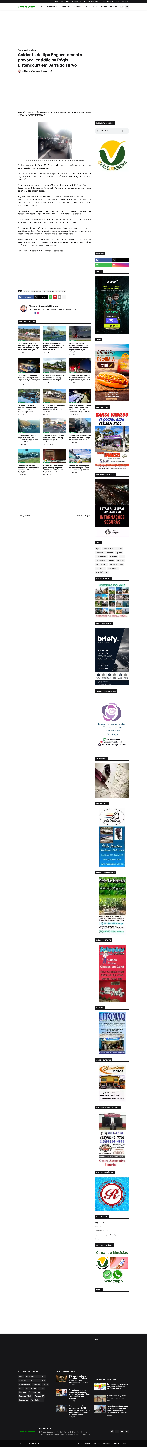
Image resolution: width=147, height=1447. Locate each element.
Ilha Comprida (101, 556)
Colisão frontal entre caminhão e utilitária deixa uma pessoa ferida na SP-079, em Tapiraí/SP (28, 409)
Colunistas (125, 1)
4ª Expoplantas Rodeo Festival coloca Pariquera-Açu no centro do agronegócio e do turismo (79, 1379)
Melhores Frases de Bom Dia (105, 1235)
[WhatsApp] (50, 297)
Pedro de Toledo (116, 564)
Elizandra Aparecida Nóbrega (43, 306)
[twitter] (120, 260)
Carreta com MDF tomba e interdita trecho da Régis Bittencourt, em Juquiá (53, 378)
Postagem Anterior (26, 516)
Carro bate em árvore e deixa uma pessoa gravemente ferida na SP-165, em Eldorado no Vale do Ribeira (80, 409)
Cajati (120, 549)
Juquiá (111, 560)
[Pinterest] (55, 297)
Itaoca (45, 1384)
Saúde (87, 7)
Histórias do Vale (107, 1)
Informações (53, 7)
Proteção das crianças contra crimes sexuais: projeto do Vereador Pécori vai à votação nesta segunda (79, 1394)
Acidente (32, 50)
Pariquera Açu (34, 1392)
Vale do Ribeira (100, 7)
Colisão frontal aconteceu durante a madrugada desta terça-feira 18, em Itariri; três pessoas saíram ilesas (29, 379)
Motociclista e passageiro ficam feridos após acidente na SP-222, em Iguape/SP (79, 468)
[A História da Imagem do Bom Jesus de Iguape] (100, 1398)
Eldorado (109, 553)
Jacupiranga (101, 560)
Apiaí (98, 549)
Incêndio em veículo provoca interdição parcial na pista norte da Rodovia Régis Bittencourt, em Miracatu (79, 347)
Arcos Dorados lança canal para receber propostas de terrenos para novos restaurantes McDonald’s (117, 1409)
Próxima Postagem (83, 516)
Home (56, 1)
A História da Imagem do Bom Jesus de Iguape (116, 1397)
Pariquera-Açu (101, 564)
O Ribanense (99, 1239)
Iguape (119, 553)
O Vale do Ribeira (33, 1443)
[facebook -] (35, 313)
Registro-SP (100, 568)
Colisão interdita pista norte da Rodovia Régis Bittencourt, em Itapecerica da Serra (54, 409)
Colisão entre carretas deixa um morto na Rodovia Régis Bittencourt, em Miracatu (80, 438)
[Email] (59, 297)
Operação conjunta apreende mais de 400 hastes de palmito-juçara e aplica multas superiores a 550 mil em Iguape (79, 1410)
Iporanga (113, 556)
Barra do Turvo (36, 291)
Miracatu (120, 560)
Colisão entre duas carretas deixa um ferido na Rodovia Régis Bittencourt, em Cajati (79, 378)
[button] (122, 7)
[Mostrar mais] (64, 297)
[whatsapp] (103, 265)
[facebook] (103, 260)
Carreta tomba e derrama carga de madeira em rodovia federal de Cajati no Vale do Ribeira (28, 439)
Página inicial (23, 50)
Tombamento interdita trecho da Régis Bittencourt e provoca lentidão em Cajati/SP (28, 469)
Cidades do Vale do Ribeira (91, 1)
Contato (117, 1)
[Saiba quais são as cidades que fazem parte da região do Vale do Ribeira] (100, 1386)
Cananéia (99, 553)
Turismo (66, 7)
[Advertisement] (73, 30)
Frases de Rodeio (101, 1231)
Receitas (98, 1227)
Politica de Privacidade (73, 1)
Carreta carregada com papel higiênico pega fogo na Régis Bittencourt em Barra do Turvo (53, 346)
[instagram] (38, 313)
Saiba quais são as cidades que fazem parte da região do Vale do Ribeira (117, 1386)
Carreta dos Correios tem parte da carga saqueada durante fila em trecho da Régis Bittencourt (53, 469)
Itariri (122, 556)
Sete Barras (112, 568)
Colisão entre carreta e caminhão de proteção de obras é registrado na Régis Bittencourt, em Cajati (28, 346)
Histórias (77, 7)
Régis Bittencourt (48, 291)
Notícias (114, 7)
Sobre (62, 1)
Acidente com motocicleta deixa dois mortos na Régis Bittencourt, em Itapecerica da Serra (53, 439)
